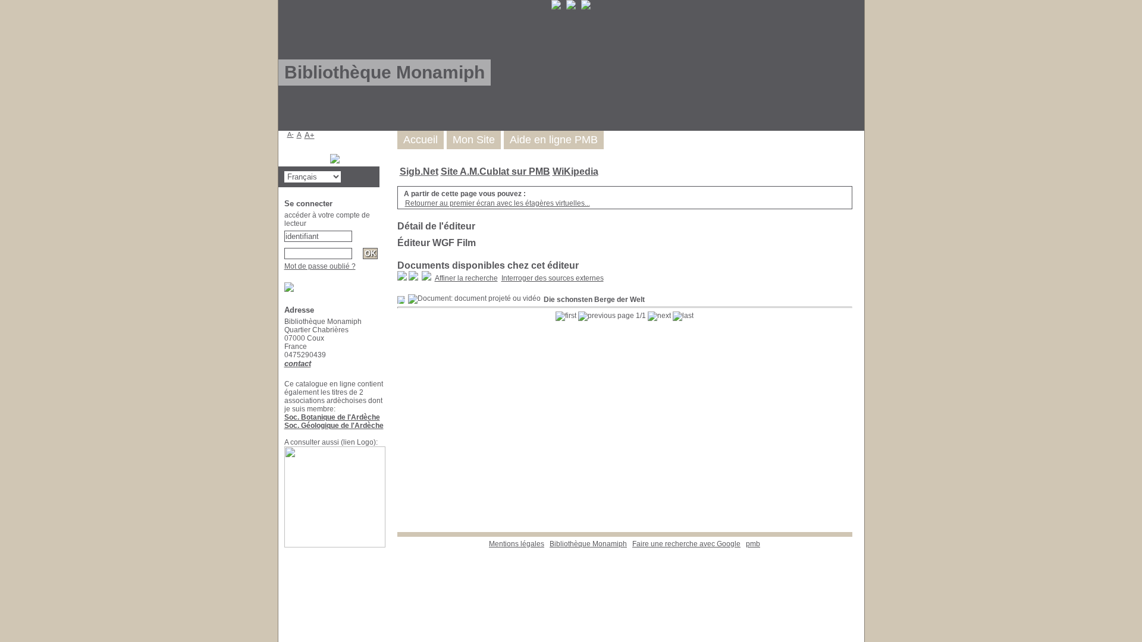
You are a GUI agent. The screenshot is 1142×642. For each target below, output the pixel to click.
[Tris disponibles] (426, 278)
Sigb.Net (419, 171)
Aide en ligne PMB (554, 140)
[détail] (401, 300)
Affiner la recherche (466, 278)
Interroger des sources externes (552, 278)
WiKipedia (575, 171)
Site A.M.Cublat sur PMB (495, 171)
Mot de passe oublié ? (320, 266)
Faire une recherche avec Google (686, 544)
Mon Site (474, 140)
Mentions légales (516, 544)
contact (297, 363)
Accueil (420, 140)
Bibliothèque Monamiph (588, 544)
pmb (753, 544)
